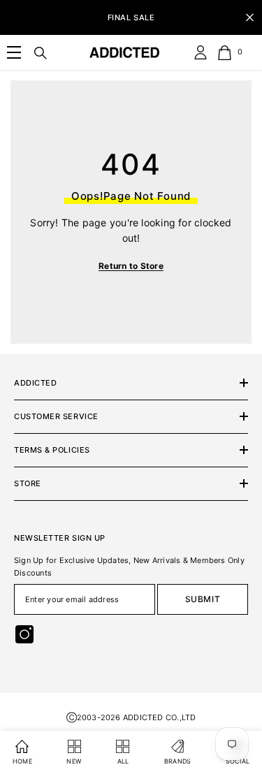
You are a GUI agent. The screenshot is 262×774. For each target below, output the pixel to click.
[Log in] (201, 52)
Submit (203, 599)
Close (250, 18)
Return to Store (131, 266)
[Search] (40, 53)
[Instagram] (24, 634)
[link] (14, 52)
